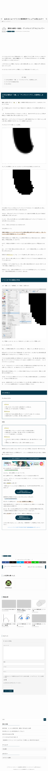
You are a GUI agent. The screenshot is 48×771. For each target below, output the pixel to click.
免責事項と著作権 (22, 767)
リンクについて (30, 767)
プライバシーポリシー (12, 767)
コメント (6, 645)
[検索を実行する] (45, 719)
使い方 (13, 31)
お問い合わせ (37, 767)
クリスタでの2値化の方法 (12, 81)
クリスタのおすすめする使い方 (10, 737)
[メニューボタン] (1, 18)
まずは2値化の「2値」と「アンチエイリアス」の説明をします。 (22, 79)
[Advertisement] (24, 8)
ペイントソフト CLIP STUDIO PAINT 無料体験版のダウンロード (24, 527)
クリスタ (9, 31)
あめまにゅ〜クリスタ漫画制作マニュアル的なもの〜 (24, 19)
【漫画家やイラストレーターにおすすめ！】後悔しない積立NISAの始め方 (20, 740)
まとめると (8, 83)
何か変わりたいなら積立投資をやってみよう (13, 731)
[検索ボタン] (46, 18)
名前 (4, 661)
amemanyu (8, 587)
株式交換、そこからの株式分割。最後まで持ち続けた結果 (16, 728)
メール (4, 666)
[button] (5, 562)
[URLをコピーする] (42, 562)
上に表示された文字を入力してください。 (12, 682)
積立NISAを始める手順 (8, 734)
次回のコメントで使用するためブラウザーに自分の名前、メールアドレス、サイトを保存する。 (24, 677)
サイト (4, 671)
